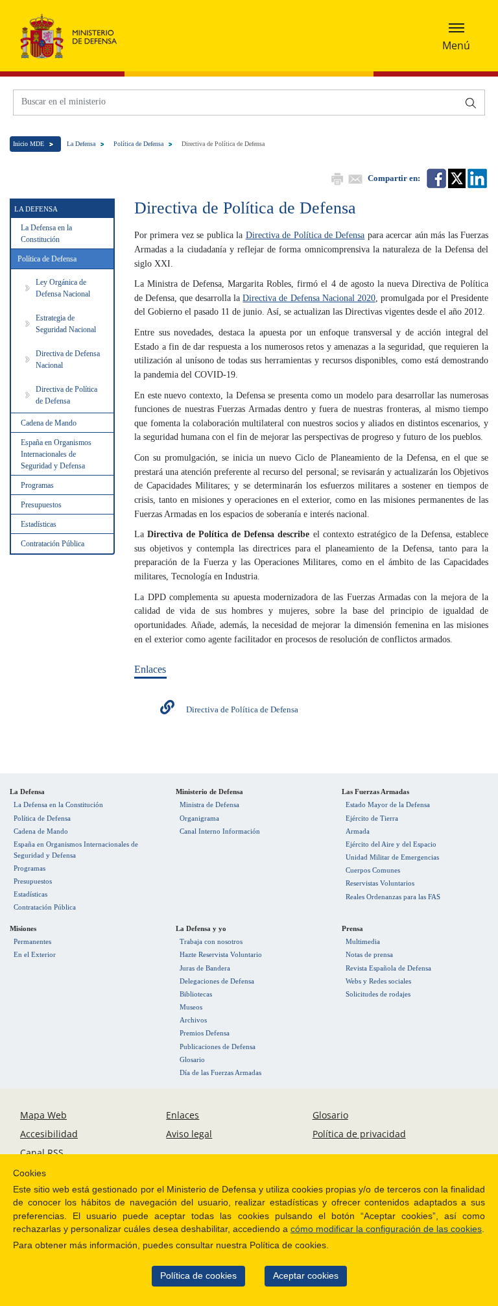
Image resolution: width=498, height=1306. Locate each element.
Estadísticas (38, 524)
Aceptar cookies (305, 1276)
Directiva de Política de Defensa (66, 395)
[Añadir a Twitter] (456, 177)
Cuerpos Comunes (373, 870)
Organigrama (199, 818)
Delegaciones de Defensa (217, 981)
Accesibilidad (49, 1134)
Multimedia (363, 941)
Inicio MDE (28, 143)
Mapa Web (43, 1115)
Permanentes (32, 941)
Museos (191, 1007)
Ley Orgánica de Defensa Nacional (63, 288)
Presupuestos (41, 504)
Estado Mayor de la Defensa (388, 804)
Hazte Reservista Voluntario (221, 954)
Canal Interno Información (220, 831)
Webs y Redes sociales (378, 981)
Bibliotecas (196, 994)
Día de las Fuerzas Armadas (220, 1072)
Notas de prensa (369, 954)
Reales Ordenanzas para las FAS (393, 897)
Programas (37, 485)
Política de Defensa (138, 143)
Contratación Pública (52, 543)
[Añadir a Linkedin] (476, 177)
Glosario (192, 1059)
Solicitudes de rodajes (378, 994)
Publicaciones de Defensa (217, 1046)
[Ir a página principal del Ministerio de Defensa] (68, 35)
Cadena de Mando (49, 423)
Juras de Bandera (205, 968)
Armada (358, 831)
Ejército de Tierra (372, 818)
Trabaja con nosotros (211, 941)
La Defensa (81, 143)
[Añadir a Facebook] (435, 177)
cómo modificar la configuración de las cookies (386, 1229)
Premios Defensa (205, 1033)
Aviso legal (189, 1134)
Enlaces (182, 1115)
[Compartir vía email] (354, 177)
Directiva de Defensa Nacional (68, 359)
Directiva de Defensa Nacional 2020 (309, 298)
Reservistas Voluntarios (380, 883)
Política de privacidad (359, 1134)
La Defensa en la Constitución (46, 233)
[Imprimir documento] (336, 177)
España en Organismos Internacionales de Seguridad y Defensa (56, 454)
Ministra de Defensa (209, 804)
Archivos (193, 1020)
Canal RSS (42, 1152)
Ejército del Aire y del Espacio (391, 844)
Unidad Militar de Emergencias (392, 857)
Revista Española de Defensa (388, 968)
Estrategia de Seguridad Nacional (66, 323)
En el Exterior (35, 954)
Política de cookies (198, 1276)
